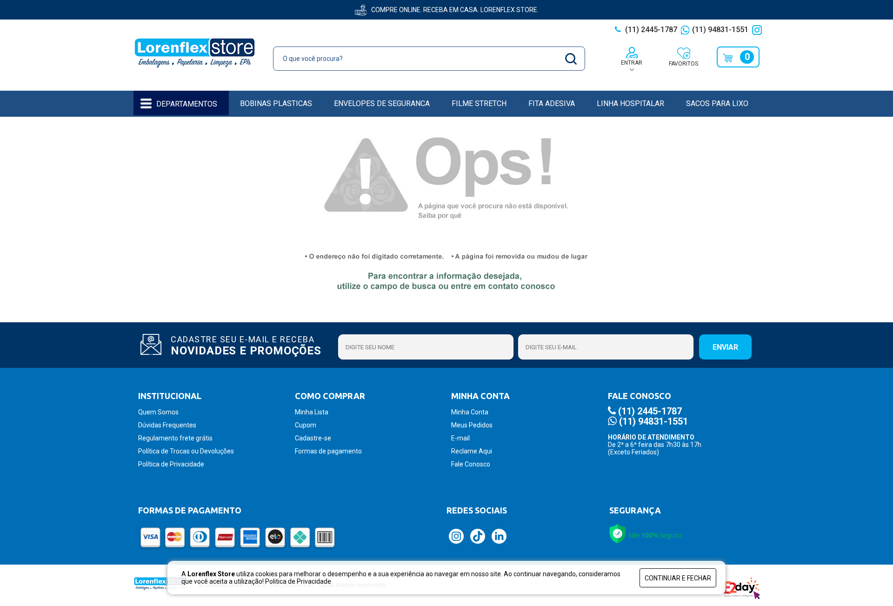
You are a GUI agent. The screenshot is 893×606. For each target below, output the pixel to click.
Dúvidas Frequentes (167, 425)
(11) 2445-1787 (650, 29)
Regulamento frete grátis (175, 438)
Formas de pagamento (328, 451)
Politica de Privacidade (298, 581)
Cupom (305, 425)
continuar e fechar (678, 578)
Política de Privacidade (171, 464)
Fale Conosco (470, 464)
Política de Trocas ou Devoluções (186, 451)
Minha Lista (311, 412)
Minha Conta (469, 412)
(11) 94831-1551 (720, 29)
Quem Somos (158, 412)
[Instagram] (758, 29)
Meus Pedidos (472, 425)
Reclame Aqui (471, 451)
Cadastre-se (313, 438)
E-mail (460, 438)
